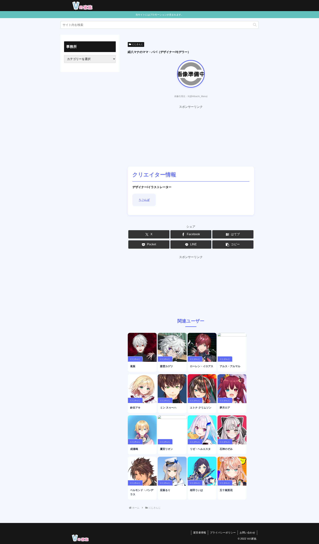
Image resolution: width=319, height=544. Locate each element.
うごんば (144, 199)
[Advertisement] (191, 135)
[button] (254, 25)
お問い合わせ (247, 532)
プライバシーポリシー (223, 532)
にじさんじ (137, 44)
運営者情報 (199, 532)
